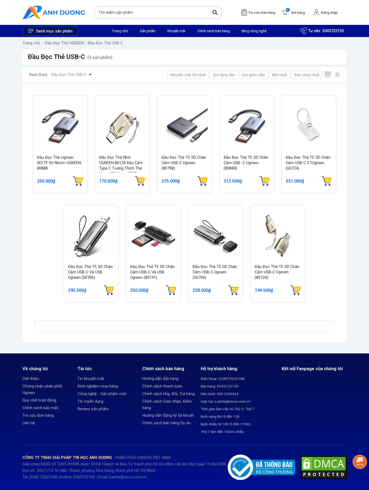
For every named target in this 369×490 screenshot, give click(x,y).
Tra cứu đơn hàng (38, 415)
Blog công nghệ (254, 31)
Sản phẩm (148, 31)
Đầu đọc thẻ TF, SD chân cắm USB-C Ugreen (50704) (215, 272)
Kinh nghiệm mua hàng (98, 386)
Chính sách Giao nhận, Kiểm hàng (167, 404)
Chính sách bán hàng (213, 31)
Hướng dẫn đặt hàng (160, 378)
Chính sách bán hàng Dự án (166, 423)
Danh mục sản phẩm (54, 31)
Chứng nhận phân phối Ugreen (42, 389)
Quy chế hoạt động (39, 400)
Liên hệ (28, 423)
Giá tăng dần (224, 75)
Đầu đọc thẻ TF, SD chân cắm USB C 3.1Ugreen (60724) (308, 163)
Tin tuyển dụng (90, 401)
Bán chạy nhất (306, 75)
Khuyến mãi (176, 31)
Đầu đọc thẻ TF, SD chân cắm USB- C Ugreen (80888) (246, 163)
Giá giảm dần (253, 75)
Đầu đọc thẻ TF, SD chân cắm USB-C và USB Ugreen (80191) (152, 272)
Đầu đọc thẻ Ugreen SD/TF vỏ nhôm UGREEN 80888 (59, 163)
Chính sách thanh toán (162, 386)
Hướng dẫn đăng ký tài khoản (168, 415)
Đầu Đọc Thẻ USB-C (105, 43)
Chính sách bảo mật (40, 407)
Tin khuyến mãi (91, 378)
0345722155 (333, 31)
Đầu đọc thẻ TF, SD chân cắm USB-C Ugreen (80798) (184, 163)
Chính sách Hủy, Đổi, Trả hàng (168, 393)
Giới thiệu (30, 378)
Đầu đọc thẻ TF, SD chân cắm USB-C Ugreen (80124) (277, 272)
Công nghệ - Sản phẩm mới (102, 393)
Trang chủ (120, 31)
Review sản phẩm (93, 408)
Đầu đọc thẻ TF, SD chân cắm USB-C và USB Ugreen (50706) (90, 272)
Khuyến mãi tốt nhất (188, 75)
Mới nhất (279, 75)
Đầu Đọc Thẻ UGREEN (64, 43)
